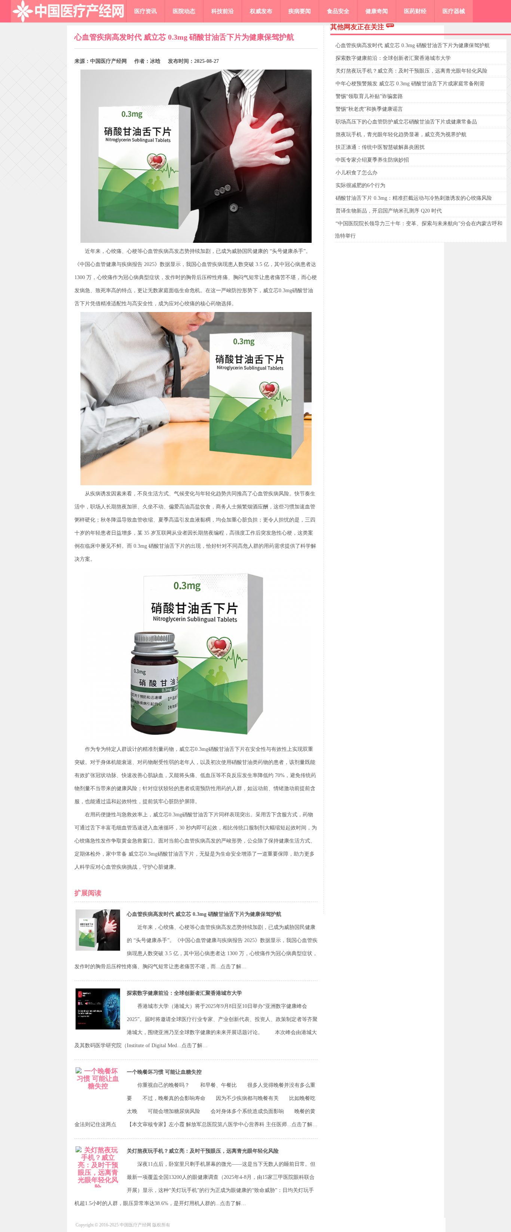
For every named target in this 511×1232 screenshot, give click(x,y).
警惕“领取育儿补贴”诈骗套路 (369, 96)
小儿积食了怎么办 (356, 172)
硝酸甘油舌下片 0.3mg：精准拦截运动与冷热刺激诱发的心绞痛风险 (414, 198)
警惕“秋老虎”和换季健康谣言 (369, 109)
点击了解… (233, 966)
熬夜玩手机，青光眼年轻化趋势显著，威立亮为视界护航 (401, 134)
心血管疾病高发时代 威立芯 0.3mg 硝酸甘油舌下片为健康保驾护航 (204, 914)
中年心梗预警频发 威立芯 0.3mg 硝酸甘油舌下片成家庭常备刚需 (410, 83)
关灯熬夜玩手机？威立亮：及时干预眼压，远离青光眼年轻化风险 (203, 1151)
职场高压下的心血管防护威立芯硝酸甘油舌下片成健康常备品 (406, 122)
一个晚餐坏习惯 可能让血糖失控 (164, 1072)
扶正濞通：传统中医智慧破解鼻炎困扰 (380, 147)
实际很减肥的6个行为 (360, 185)
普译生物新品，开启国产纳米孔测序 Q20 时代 (389, 211)
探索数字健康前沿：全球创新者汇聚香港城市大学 (184, 993)
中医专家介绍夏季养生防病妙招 (372, 160)
